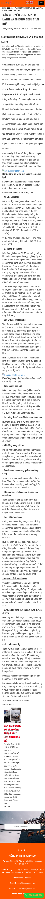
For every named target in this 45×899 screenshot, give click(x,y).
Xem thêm (7, 806)
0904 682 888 (35, 895)
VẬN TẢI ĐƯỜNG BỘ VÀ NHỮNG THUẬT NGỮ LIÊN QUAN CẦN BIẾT (12, 733)
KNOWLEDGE (7, 8)
